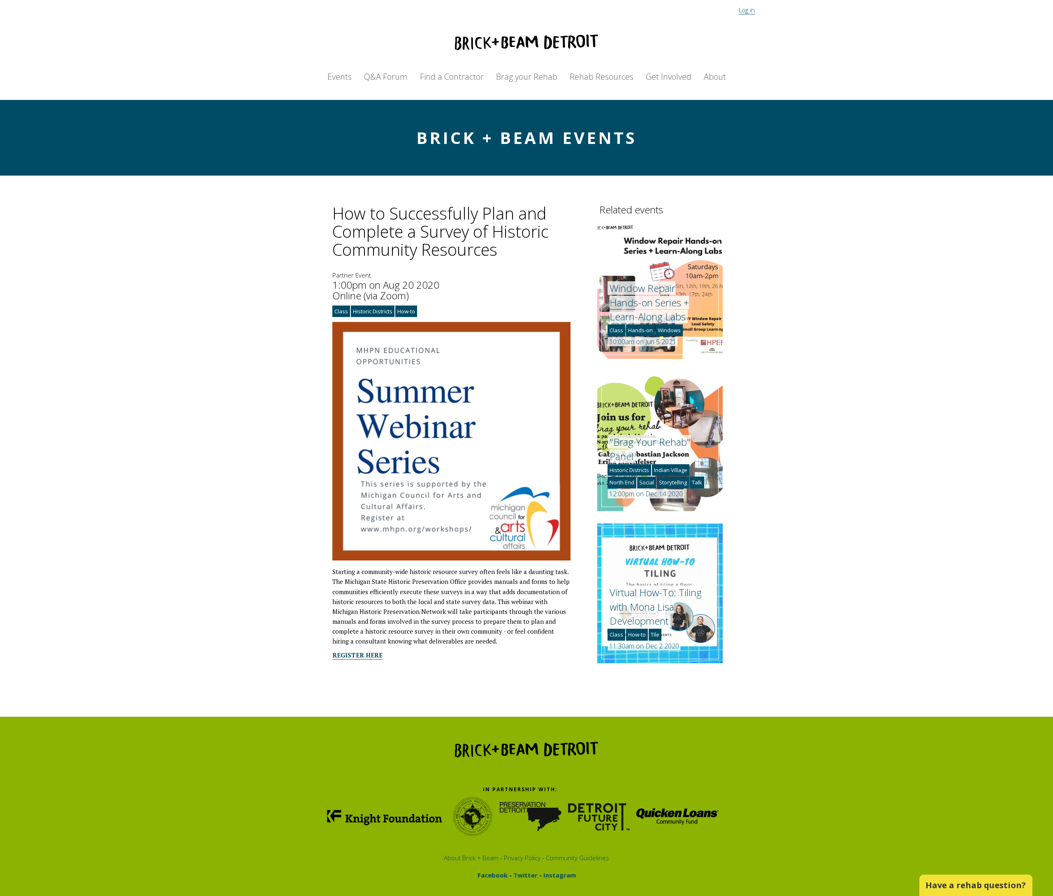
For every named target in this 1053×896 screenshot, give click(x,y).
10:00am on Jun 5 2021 (642, 341)
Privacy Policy (521, 858)
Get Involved (668, 76)
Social (646, 482)
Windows (669, 330)
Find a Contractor (452, 76)
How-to (406, 311)
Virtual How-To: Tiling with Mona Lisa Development (656, 607)
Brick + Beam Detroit (526, 42)
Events (339, 76)
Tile (655, 634)
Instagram (559, 875)
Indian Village (670, 470)
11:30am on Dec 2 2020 (644, 646)
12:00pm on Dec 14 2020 (646, 493)
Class (341, 311)
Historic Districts (372, 311)
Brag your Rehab (526, 76)
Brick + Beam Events (526, 137)
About (715, 76)
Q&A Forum (386, 76)
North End (622, 482)
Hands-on (640, 330)
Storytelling (673, 482)
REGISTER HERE (357, 655)
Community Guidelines (576, 858)
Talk (697, 482)
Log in (747, 10)
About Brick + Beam (471, 858)
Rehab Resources (601, 76)
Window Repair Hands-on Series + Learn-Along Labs (649, 302)
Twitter (525, 875)
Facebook (493, 875)
